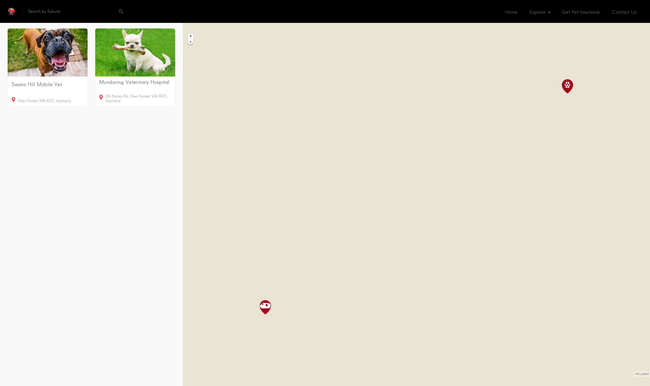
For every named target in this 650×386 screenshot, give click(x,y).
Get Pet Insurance (581, 12)
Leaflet (644, 374)
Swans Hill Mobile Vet (37, 84)
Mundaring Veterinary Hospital (134, 82)
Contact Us (624, 12)
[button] (570, 86)
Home (511, 12)
